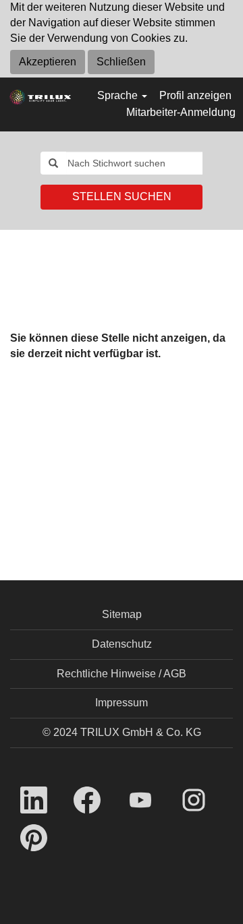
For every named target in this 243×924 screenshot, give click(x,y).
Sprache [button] (118, 95)
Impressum (121, 702)
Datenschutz (122, 644)
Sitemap (122, 614)
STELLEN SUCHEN (121, 196)
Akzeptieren (47, 61)
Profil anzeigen (195, 95)
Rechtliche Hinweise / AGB (121, 673)
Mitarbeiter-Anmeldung (181, 112)
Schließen (121, 61)
